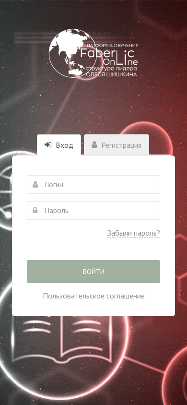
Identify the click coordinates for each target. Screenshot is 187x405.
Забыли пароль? (133, 233)
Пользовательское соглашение (94, 295)
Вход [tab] (63, 145)
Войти (94, 271)
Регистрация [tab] (120, 145)
